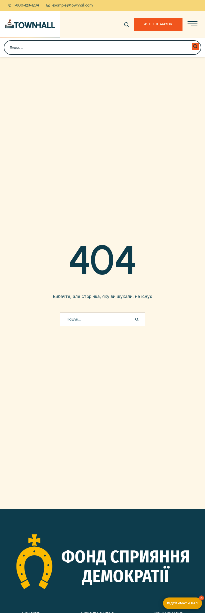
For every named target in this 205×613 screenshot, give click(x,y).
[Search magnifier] (195, 46)
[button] (23, 5)
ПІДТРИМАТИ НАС (182, 603)
